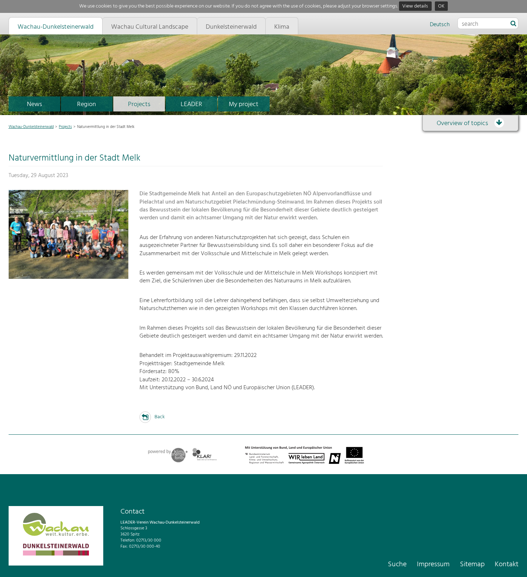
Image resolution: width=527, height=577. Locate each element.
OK (441, 6)
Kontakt (506, 564)
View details (415, 6)
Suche (397, 564)
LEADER (191, 104)
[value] (513, 24)
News (34, 104)
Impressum (433, 564)
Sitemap (472, 564)
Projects (139, 104)
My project (243, 104)
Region (86, 104)
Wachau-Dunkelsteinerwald (31, 127)
